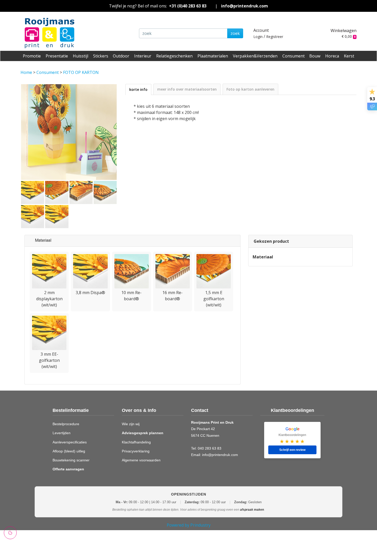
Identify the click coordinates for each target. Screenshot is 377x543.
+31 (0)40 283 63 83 (187, 6)
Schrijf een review (292, 450)
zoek (235, 33)
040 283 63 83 (209, 448)
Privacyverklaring (136, 451)
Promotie (32, 56)
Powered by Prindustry (189, 525)
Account (261, 30)
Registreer (274, 36)
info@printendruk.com (244, 6)
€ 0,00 (348, 36)
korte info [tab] (138, 89)
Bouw (314, 56)
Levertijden (62, 433)
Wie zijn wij (131, 424)
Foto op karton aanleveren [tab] (250, 89)
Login (258, 36)
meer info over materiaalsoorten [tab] (187, 89)
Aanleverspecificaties (70, 442)
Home (27, 72)
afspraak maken (252, 509)
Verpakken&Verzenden (255, 56)
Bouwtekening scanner (71, 460)
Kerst (349, 56)
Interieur (142, 56)
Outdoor (121, 56)
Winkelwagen (343, 30)
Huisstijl (80, 56)
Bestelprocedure (66, 424)
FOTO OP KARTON (81, 72)
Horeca (332, 56)
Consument (293, 56)
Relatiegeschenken (174, 56)
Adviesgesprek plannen (142, 433)
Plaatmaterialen (212, 56)
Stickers (100, 56)
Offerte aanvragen (68, 469)
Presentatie (57, 56)
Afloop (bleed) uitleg (69, 451)
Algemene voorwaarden (141, 460)
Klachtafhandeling (136, 442)
